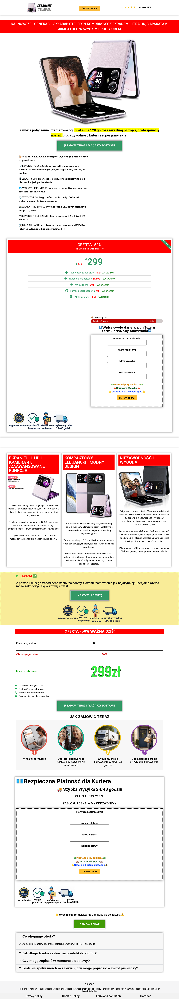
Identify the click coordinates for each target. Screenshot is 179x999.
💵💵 (127, 384)
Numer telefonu (127, 350)
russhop (89, 983)
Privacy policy (33, 996)
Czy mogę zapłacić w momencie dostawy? (56, 961)
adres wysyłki (127, 361)
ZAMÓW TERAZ (127, 397)
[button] (89, 936)
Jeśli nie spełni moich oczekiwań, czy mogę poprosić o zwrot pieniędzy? (80, 968)
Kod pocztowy (127, 372)
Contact (145, 996)
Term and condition (108, 996)
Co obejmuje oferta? (38, 936)
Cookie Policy (71, 996)
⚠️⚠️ (127, 391)
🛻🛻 (126, 388)
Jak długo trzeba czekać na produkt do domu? (59, 953)
